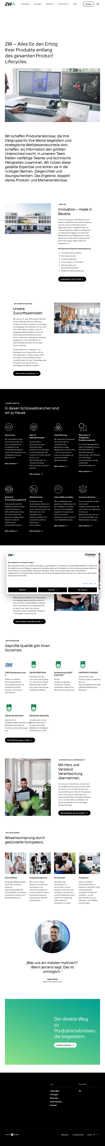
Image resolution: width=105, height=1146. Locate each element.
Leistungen (54, 1091)
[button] (96, 1134)
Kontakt (53, 1105)
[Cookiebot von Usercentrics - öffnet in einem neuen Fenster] (88, 555)
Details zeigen (88, 583)
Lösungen (54, 1094)
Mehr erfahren (10, 464)
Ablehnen (22, 590)
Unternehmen (56, 1101)
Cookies (89, 1134)
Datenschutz (64, 1134)
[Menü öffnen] (98, 4)
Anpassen (51, 590)
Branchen (54, 1098)
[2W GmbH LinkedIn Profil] (80, 1090)
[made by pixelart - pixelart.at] (12, 1134)
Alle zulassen (82, 590)
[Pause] (7, 120)
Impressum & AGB (78, 1134)
